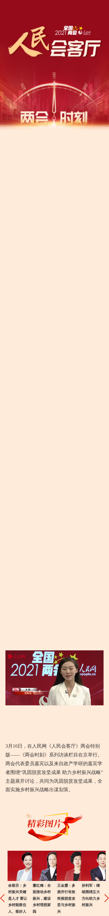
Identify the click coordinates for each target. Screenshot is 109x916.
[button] (2, 898)
